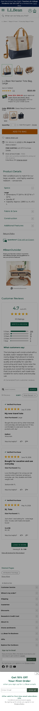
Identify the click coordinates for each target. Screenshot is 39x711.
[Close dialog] (36, 673)
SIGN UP (32, 690)
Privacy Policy (19, 704)
